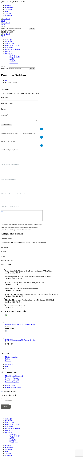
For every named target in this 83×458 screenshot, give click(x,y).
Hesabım (8, 5)
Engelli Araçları (10, 51)
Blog (7, 11)
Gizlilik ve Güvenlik (12, 380)
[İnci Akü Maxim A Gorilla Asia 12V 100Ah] (43, 319)
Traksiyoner (14, 63)
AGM (12, 59)
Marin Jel (13, 61)
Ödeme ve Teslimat (11, 378)
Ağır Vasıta (9, 47)
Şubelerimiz (9, 9)
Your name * (5, 97)
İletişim (7, 359)
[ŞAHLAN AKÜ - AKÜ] (7, 36)
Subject (3, 109)
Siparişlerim (9, 364)
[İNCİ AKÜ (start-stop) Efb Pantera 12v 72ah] (43, 334)
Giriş (7, 368)
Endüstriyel (9, 53)
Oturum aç (8, 15)
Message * (4, 115)
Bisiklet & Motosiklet (12, 49)
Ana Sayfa (8, 39)
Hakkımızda (9, 7)
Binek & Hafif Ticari (12, 45)
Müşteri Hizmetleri (11, 357)
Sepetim (8, 13)
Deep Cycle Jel (15, 57)
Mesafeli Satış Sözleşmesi (14, 376)
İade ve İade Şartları (12, 382)
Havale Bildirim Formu (13, 387)
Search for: (4, 28)
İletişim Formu (10, 385)
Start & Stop (9, 43)
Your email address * (8, 103)
